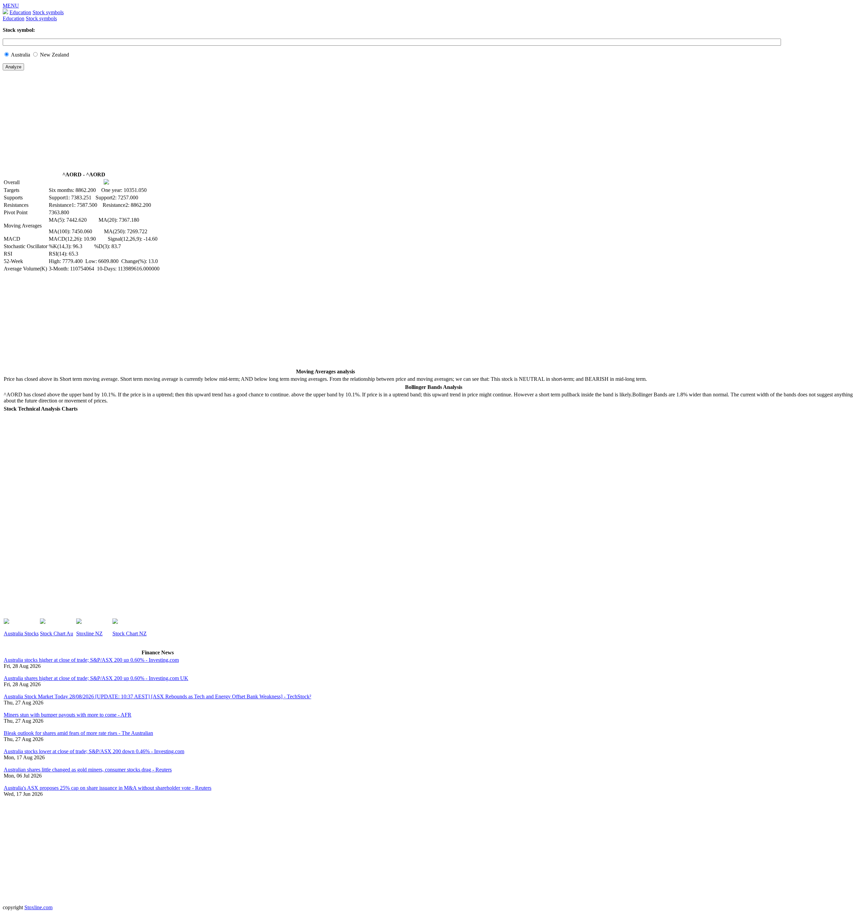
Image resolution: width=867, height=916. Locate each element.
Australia (20, 55)
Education (20, 12)
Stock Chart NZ (129, 633)
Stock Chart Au (56, 633)
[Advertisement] (206, 123)
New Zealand (54, 55)
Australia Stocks (21, 633)
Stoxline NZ (89, 633)
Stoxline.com (38, 907)
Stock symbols (48, 12)
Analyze (13, 66)
